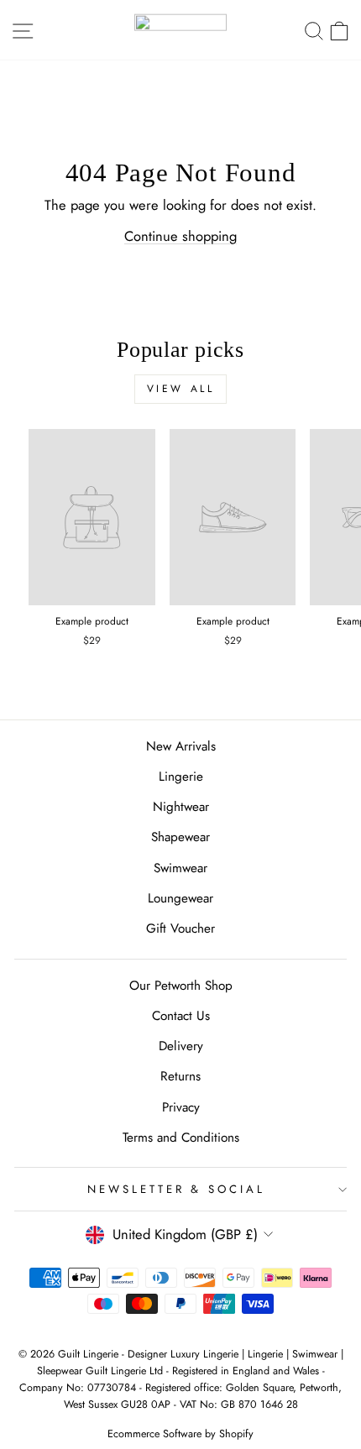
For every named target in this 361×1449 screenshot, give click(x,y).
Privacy (181, 1107)
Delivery (181, 1046)
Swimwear (180, 868)
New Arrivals (181, 746)
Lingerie (181, 776)
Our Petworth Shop (181, 985)
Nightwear (181, 807)
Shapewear (180, 837)
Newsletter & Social (176, 1189)
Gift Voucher (180, 928)
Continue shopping (180, 236)
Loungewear (180, 898)
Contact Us (181, 1016)
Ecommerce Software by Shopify (180, 1433)
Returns (180, 1076)
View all (181, 388)
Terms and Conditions (181, 1137)
